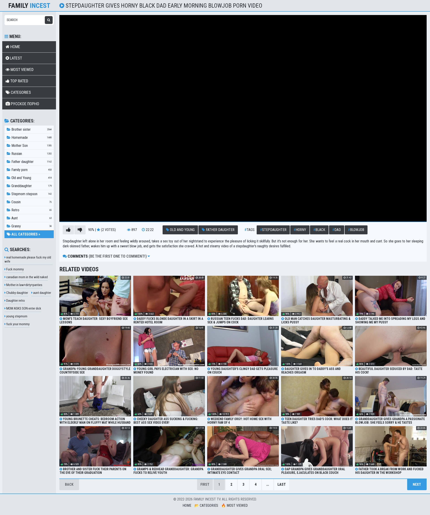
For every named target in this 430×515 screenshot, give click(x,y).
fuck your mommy (18, 324)
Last (281, 484)
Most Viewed (22, 69)
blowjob (356, 230)
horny (300, 230)
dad (336, 230)
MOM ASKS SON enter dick (23, 308)
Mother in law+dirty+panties (24, 285)
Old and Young (182, 230)
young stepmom (16, 316)
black (319, 230)
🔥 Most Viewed (234, 505)
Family (29, 5)
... (267, 484)
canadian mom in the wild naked (27, 277)
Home (14, 46)
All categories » (25, 234)
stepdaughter (273, 230)
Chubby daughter (17, 293)
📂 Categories (206, 505)
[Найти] (49, 20)
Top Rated (18, 81)
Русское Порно (24, 103)
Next (417, 484)
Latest (15, 58)
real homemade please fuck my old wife (27, 259)
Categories (20, 92)
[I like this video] (68, 229)
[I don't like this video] (80, 229)
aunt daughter (41, 293)
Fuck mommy (15, 269)
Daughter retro (15, 301)
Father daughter (219, 230)
